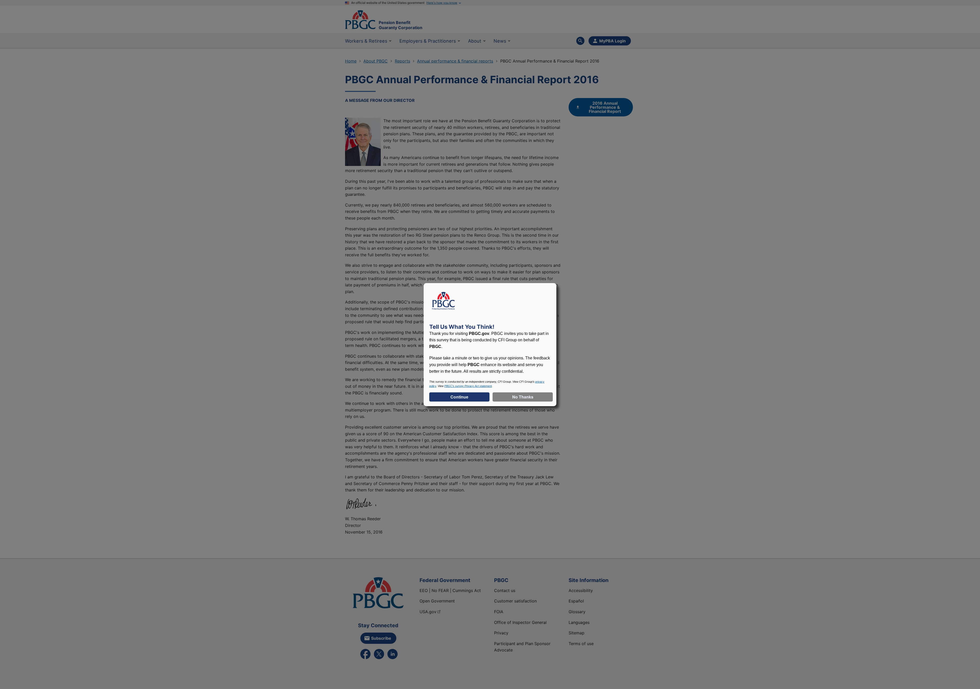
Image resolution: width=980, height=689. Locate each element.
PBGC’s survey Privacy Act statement (468, 386)
